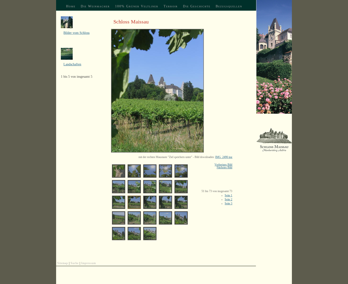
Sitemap (62, 263)
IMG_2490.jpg (223, 157)
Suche (75, 263)
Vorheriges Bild (223, 164)
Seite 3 (228, 203)
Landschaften (72, 64)
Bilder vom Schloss (76, 33)
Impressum (88, 263)
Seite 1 (228, 195)
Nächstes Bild (224, 167)
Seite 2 (228, 199)
